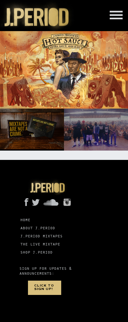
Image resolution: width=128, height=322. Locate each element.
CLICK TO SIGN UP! (44, 287)
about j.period (38, 228)
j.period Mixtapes (42, 236)
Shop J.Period (37, 252)
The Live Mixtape (40, 244)
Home (25, 220)
